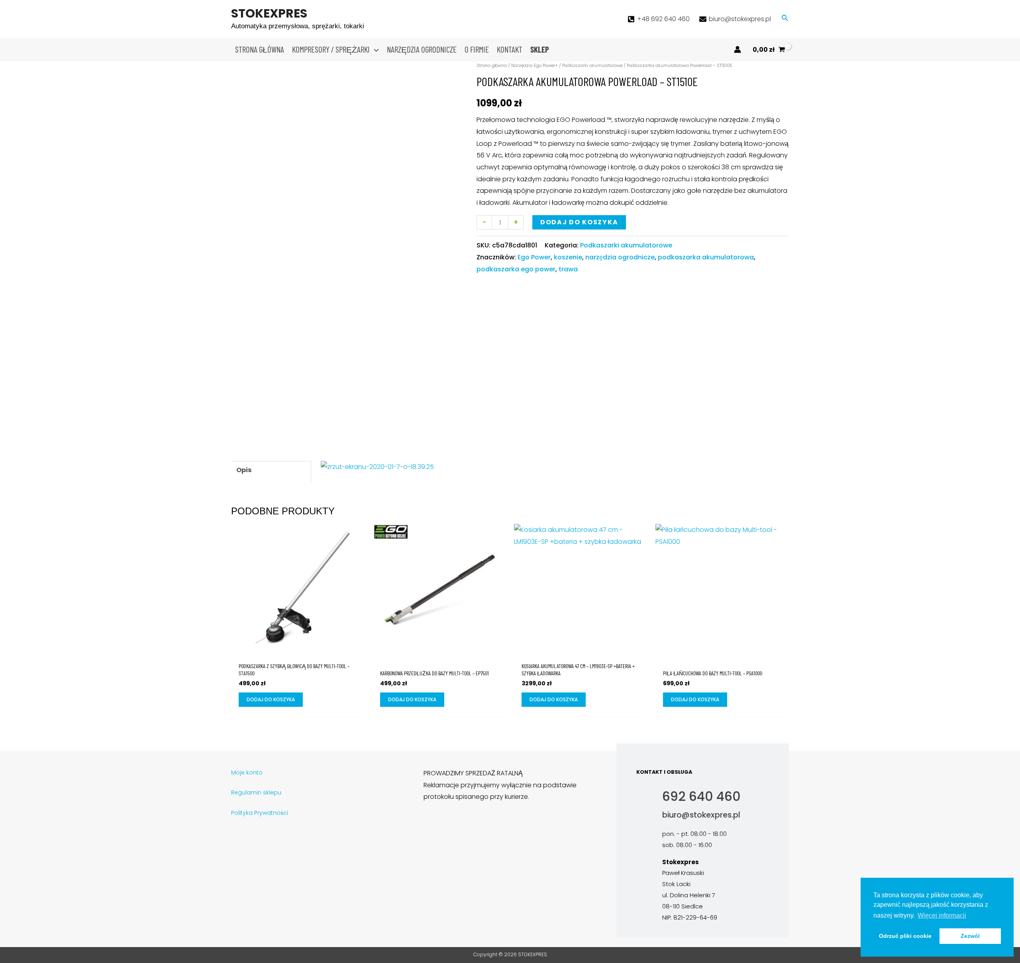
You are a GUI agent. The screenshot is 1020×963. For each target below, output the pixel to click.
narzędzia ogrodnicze (620, 257)
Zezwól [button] (970, 936)
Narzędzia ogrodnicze (422, 49)
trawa (568, 269)
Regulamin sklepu (256, 792)
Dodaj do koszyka (579, 222)
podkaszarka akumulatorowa (706, 257)
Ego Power (534, 257)
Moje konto (247, 773)
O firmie (477, 49)
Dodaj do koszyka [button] (271, 699)
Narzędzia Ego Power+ (534, 65)
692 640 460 (701, 796)
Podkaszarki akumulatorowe (592, 65)
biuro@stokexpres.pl (701, 815)
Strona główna (259, 49)
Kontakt (509, 49)
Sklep (539, 49)
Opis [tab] (243, 470)
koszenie (568, 257)
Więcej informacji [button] (942, 915)
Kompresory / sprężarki (331, 49)
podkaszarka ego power (516, 269)
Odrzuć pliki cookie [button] (905, 936)
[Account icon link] (737, 49)
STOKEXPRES (269, 13)
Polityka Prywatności (259, 813)
